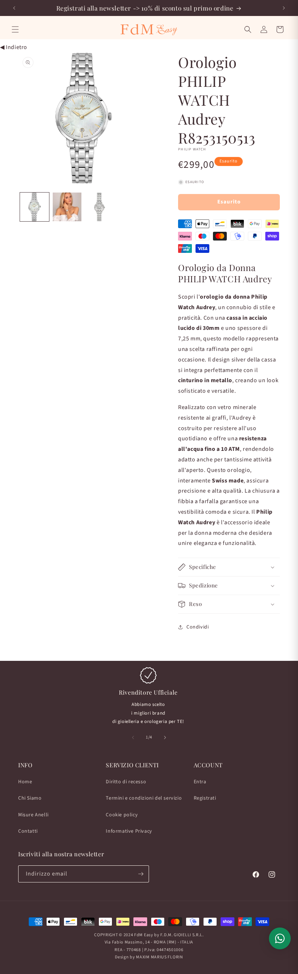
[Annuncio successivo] (284, 8)
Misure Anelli (33, 815)
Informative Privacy (129, 831)
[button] (15, 29)
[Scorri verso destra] (165, 737)
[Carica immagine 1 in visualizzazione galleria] (34, 207)
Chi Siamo (29, 798)
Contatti (28, 831)
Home (25, 781)
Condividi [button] (197, 627)
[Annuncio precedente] (14, 8)
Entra (200, 781)
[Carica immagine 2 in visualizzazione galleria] (67, 207)
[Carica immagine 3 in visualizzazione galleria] (99, 207)
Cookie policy (122, 815)
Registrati (205, 798)
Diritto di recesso (126, 781)
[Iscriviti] (141, 873)
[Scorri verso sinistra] (133, 737)
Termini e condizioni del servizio (144, 798)
